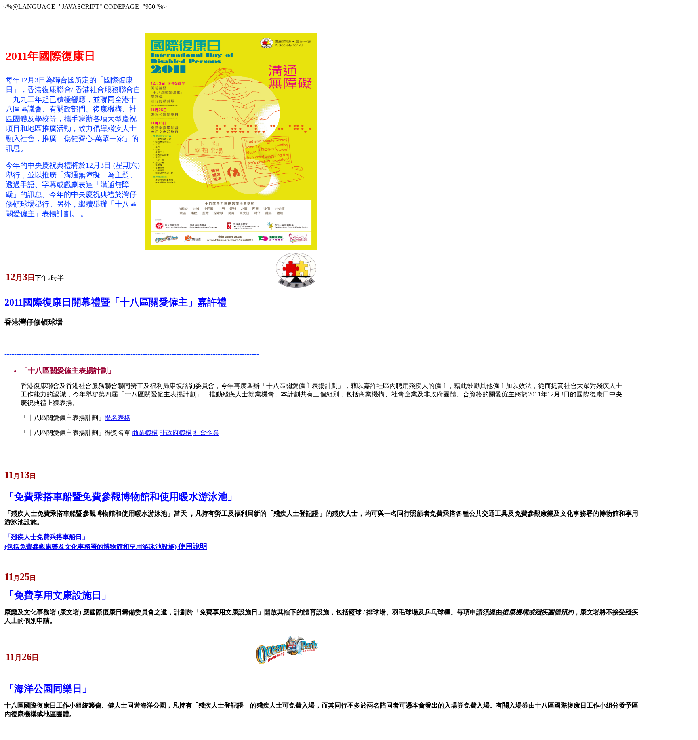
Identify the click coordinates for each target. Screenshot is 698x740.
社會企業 (206, 432)
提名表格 (117, 417)
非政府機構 (176, 432)
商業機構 (145, 432)
